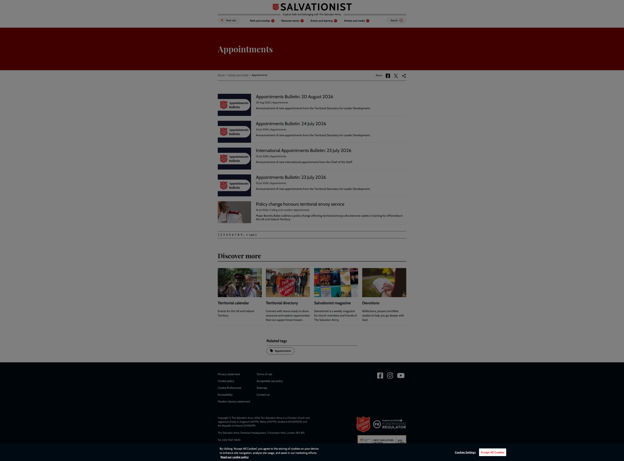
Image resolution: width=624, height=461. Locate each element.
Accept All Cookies (492, 452)
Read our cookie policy (235, 457)
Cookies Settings (465, 452)
